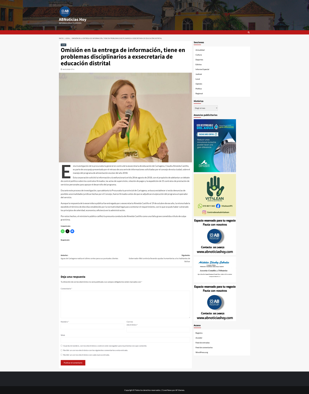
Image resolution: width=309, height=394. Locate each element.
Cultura (199, 55)
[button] (248, 32)
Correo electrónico (132, 323)
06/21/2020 (66, 69)
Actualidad (200, 50)
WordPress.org (202, 352)
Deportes (199, 60)
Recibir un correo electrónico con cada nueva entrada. (86, 355)
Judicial (199, 74)
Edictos (199, 64)
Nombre (65, 321)
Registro (199, 333)
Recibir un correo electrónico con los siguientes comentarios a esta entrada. (95, 350)
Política (199, 89)
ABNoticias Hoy (72, 19)
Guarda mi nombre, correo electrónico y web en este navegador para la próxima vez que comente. (105, 346)
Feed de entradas (203, 343)
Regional (199, 93)
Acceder (199, 338)
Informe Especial (202, 69)
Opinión (199, 84)
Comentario (66, 288)
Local (63, 45)
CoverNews (167, 390)
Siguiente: (159, 258)
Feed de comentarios (204, 347)
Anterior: (89, 257)
